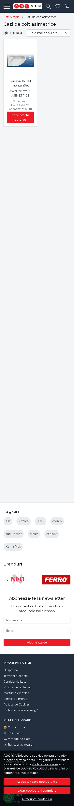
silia (8, 521)
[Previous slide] (7, 580)
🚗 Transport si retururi (19, 744)
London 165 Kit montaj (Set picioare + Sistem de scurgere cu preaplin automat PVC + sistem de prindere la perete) (20, 83)
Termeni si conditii (16, 676)
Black (40, 521)
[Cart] (67, 6)
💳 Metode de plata (17, 739)
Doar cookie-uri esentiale (37, 790)
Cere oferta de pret (20, 117)
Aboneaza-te (37, 642)
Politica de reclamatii (18, 687)
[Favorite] (58, 6)
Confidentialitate (15, 681)
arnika (34, 534)
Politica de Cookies (17, 704)
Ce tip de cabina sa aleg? (21, 710)
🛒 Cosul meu (13, 733)
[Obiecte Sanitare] (26, 6)
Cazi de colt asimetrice (20, 93)
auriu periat (14, 534)
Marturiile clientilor (16, 693)
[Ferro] (56, 587)
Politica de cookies (45, 764)
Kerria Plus (13, 546)
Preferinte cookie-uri (37, 799)
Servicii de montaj (16, 699)
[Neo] (18, 587)
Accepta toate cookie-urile (37, 781)
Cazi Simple (12, 17)
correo (57, 521)
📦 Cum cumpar (15, 727)
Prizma (23, 521)
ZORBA (51, 534)
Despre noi (11, 670)
